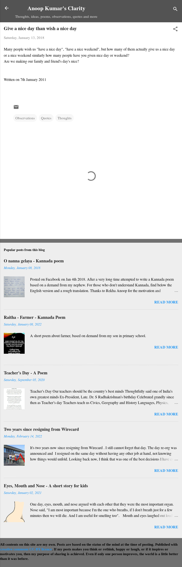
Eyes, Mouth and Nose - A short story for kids (46, 486)
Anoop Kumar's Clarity (56, 8)
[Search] (175, 9)
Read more (166, 302)
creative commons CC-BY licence (26, 549)
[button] (175, 29)
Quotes (46, 118)
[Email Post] (16, 108)
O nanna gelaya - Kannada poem (34, 261)
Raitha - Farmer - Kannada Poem (34, 317)
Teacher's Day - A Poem (25, 373)
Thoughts (65, 118)
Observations (25, 118)
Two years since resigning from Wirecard (41, 429)
